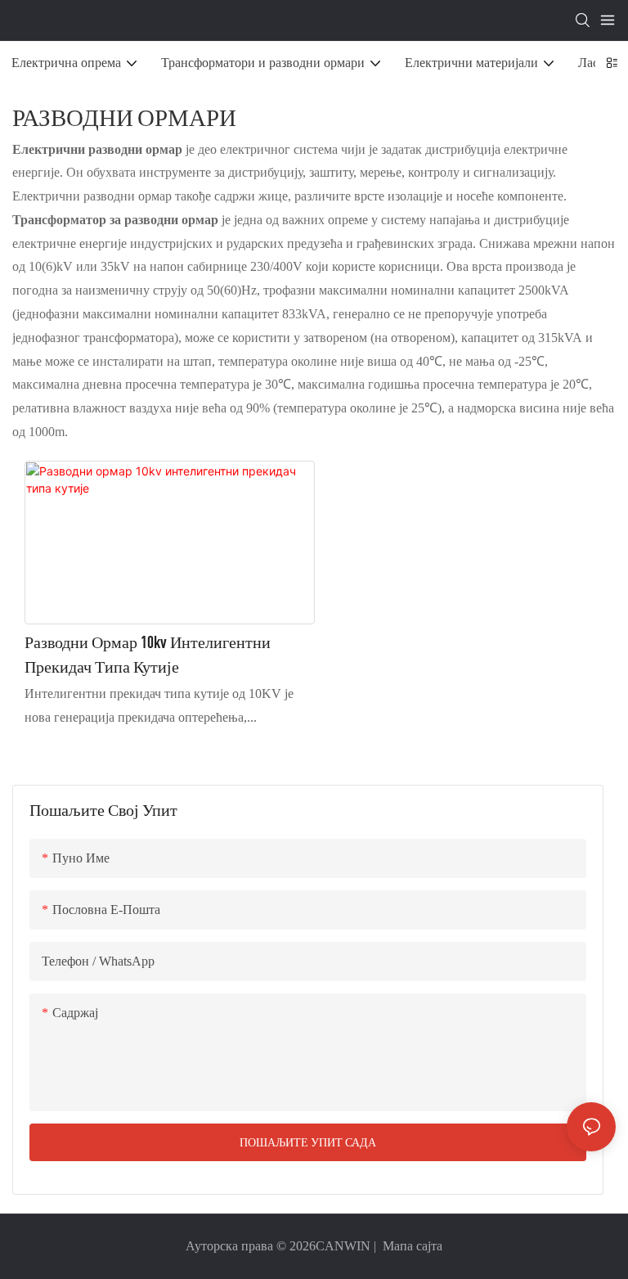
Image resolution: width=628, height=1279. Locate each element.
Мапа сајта (410, 1246)
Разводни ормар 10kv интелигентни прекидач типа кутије (148, 654)
